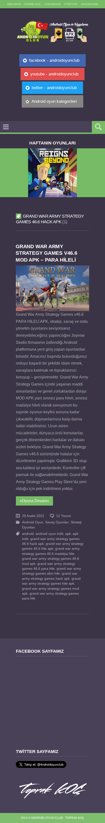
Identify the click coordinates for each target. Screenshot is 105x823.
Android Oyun (32, 522)
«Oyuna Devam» (34, 501)
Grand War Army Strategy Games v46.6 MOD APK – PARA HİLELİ (46, 253)
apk (68, 534)
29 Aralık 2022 (33, 516)
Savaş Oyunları (57, 522)
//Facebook (52, 4)
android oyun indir (49, 534)
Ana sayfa (14, 4)
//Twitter (70, 4)
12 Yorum (63, 516)
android (28, 534)
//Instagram (89, 4)
